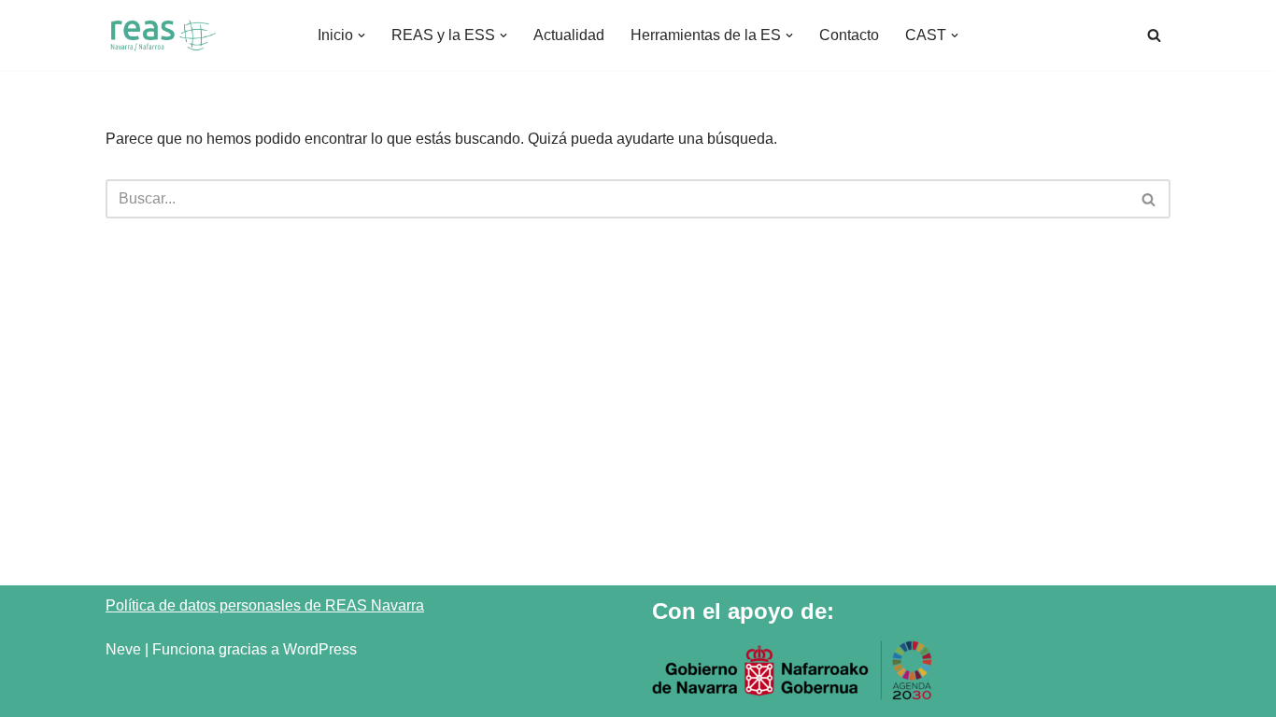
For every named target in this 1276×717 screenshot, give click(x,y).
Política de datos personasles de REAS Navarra (265, 605)
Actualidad (568, 35)
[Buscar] (1154, 35)
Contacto (849, 35)
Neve (123, 649)
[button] (361, 35)
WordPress (320, 649)
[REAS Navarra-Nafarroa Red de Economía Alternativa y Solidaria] (162, 35)
